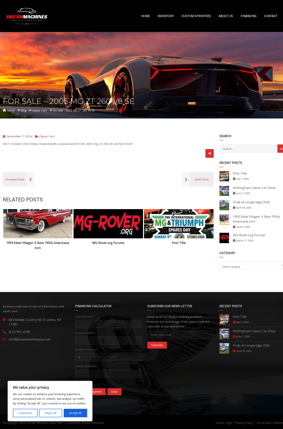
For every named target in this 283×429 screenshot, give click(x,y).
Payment (80, 383)
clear (114, 391)
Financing (248, 16)
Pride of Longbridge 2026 (251, 202)
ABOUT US (226, 16)
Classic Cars (47, 136)
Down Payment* (85, 333)
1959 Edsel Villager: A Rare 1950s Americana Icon (37, 245)
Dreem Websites (92, 423)
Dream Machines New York (45, 423)
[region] (50, 401)
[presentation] (11, 229)
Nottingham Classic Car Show (254, 188)
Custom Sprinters (196, 16)
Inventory (165, 16)
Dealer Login (224, 423)
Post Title (179, 243)
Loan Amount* (84, 316)
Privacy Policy (244, 423)
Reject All (50, 413)
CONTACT (270, 16)
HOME (145, 16)
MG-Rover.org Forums (108, 243)
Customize (25, 413)
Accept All (75, 413)
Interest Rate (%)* (86, 349)
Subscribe (157, 345)
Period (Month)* (85, 366)
